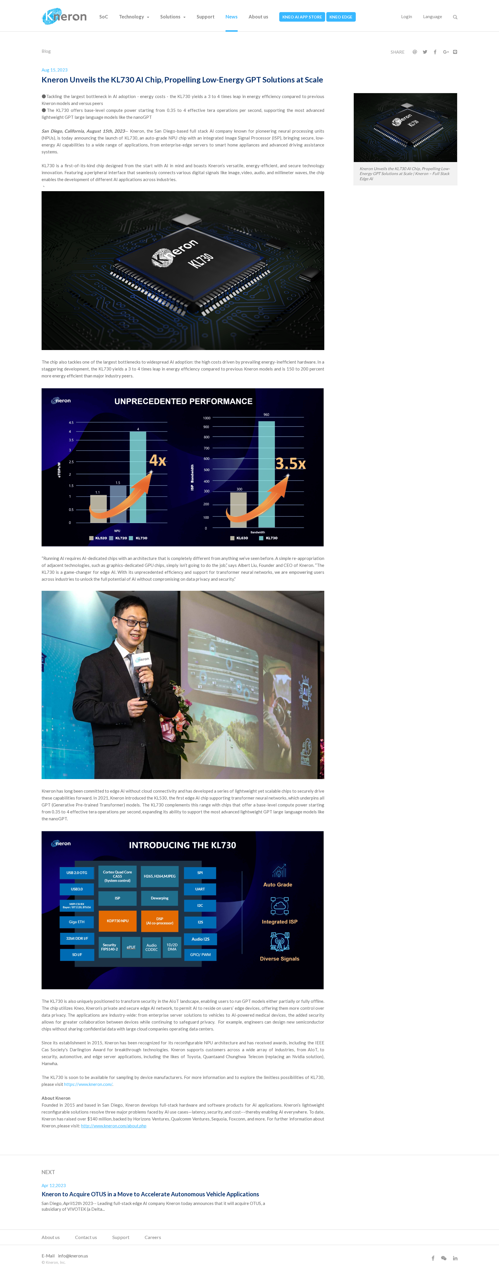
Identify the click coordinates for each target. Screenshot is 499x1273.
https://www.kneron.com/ (88, 1084)
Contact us (86, 1237)
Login (406, 16)
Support (206, 16)
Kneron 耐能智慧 (64, 16)
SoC (103, 16)
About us (258, 16)
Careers (153, 1237)
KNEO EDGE (340, 16)
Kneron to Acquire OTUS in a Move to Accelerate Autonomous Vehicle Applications (150, 1194)
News (232, 16)
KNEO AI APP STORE (302, 16)
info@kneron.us (73, 1255)
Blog (46, 51)
